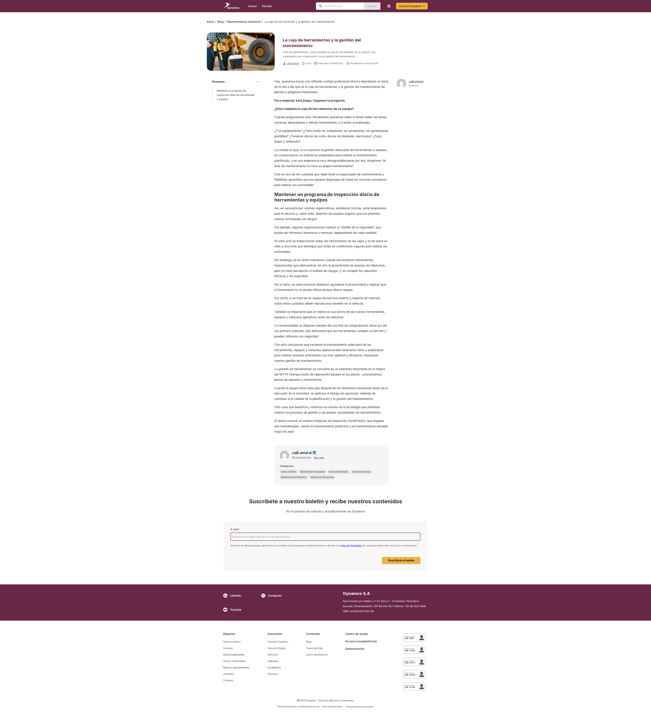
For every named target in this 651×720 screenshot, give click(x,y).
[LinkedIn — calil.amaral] (314, 453)
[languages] (389, 6)
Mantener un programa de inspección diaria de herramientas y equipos (236, 95)
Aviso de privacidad (332, 706)
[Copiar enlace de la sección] (257, 95)
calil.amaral (293, 63)
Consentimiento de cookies (359, 706)
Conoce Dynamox (410, 6)
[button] (289, 472)
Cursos (252, 6)
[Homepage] (231, 6)
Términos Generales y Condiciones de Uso (298, 706)
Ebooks (267, 6)
